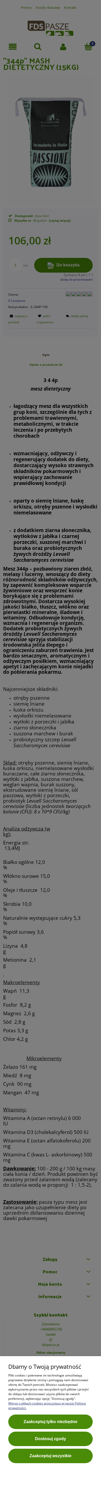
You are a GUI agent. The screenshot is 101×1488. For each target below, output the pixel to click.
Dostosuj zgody (50, 1439)
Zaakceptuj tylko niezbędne (50, 1421)
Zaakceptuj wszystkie (50, 1456)
